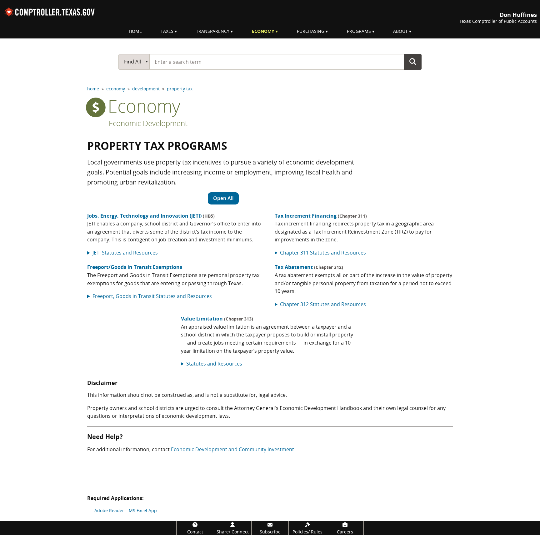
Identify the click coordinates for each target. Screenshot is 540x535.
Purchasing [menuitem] (310, 31)
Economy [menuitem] (263, 31)
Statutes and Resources (214, 363)
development (146, 89)
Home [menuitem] (135, 31)
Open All (223, 198)
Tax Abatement (309, 267)
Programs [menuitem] (359, 31)
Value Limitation (217, 318)
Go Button (413, 61)
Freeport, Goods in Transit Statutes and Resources (152, 296)
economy (115, 89)
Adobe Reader (109, 510)
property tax (179, 89)
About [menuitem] (400, 31)
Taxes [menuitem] (167, 31)
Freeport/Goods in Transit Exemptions (134, 267)
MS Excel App (143, 510)
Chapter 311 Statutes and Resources (323, 252)
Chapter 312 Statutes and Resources (323, 304)
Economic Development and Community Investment (232, 449)
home (93, 89)
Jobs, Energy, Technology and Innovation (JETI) (151, 215)
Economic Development (148, 123)
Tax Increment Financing (321, 215)
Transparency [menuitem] (212, 31)
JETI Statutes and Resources (125, 252)
